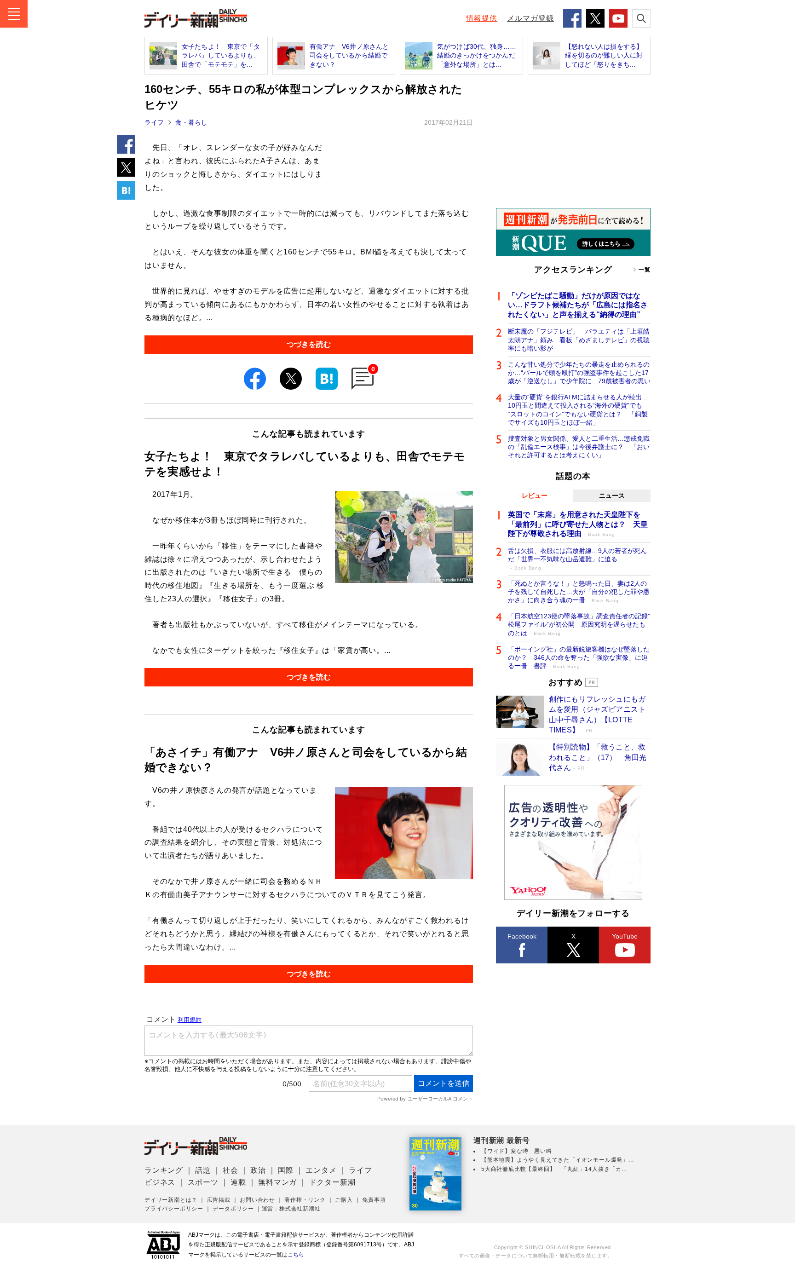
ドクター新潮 (332, 1182)
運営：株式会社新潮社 (291, 1208)
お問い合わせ (257, 1200)
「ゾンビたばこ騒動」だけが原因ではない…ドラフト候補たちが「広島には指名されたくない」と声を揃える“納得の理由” (578, 305)
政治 (258, 1170)
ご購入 (343, 1200)
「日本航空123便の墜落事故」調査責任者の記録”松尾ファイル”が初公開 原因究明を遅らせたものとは (579, 624)
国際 (286, 1170)
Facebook (521, 936)
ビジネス (159, 1182)
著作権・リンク (305, 1200)
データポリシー (233, 1208)
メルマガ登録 (530, 18)
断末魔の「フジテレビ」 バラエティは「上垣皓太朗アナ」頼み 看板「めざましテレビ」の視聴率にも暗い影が (579, 340)
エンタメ (320, 1170)
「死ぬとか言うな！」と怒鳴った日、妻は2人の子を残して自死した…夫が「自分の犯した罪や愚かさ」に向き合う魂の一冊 (579, 592)
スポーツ (203, 1182)
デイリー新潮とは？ (170, 1200)
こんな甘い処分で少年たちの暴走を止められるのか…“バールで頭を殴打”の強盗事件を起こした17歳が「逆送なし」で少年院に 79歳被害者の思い (579, 373)
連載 (238, 1182)
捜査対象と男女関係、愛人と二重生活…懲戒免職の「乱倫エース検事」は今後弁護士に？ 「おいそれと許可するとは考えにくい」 (579, 447)
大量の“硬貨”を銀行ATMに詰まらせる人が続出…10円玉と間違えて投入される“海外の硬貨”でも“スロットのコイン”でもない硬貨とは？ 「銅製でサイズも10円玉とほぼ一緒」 (578, 409)
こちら (296, 1254)
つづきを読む (309, 344)
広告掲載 (218, 1200)
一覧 (645, 269)
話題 (203, 1170)
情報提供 (481, 18)
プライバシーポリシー (173, 1208)
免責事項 (374, 1200)
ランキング (163, 1170)
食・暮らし (191, 122)
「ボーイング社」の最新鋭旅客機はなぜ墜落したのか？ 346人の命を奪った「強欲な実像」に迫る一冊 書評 (579, 657)
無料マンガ (277, 1182)
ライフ (154, 122)
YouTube (625, 936)
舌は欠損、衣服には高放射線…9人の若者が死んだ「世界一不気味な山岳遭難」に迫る (577, 558)
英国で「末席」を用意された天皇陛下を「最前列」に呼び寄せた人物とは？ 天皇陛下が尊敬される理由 (578, 524)
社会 (230, 1170)
